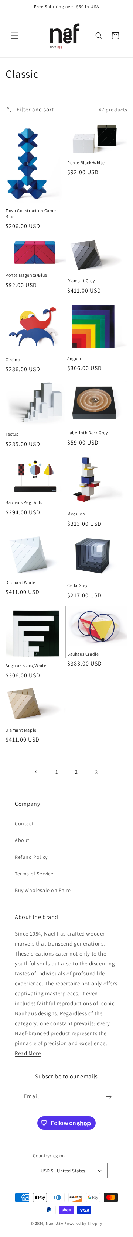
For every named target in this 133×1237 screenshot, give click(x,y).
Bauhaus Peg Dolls (24, 502)
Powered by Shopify (83, 1223)
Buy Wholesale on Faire (43, 890)
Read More (28, 1053)
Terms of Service (34, 873)
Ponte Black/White (86, 162)
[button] (15, 36)
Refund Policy (31, 857)
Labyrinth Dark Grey (87, 432)
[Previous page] (36, 772)
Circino (13, 359)
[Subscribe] (108, 1096)
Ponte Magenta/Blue (26, 275)
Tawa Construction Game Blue (31, 213)
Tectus (12, 434)
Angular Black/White (26, 665)
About (22, 840)
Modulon (76, 513)
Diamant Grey (81, 280)
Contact (24, 823)
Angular (75, 358)
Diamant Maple (21, 730)
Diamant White (20, 582)
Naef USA (55, 1223)
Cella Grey (77, 585)
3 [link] (96, 771)
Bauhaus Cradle (83, 654)
